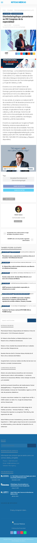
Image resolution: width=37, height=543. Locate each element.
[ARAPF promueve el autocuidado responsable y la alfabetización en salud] (18, 283)
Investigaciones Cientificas (21, 293)
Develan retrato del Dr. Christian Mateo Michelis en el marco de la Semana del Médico (16, 277)
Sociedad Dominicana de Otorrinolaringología (14, 27)
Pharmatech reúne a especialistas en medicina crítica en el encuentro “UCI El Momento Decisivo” (18, 257)
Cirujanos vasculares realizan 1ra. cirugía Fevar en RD (17, 397)
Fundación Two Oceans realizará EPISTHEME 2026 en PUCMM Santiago (16, 310)
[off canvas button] (2, 2)
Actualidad (7, 13)
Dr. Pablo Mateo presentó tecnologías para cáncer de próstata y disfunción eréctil (23, 476)
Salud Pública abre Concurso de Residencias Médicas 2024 (22, 493)
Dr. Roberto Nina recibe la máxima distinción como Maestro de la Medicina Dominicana (18, 267)
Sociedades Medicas (17, 13)
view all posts (18, 221)
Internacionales (7, 293)
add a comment (9, 199)
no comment (16, 25)
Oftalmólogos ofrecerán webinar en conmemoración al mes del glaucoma (20, 485)
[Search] (34, 2)
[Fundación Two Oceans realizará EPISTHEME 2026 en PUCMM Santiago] (18, 306)
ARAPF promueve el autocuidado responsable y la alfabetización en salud (15, 288)
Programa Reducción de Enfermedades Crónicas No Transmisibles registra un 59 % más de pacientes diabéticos (18, 390)
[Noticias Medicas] (18, 524)
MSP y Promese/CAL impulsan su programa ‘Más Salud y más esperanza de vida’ (17, 412)
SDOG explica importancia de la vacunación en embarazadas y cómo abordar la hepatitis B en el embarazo (18, 424)
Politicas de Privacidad (18, 528)
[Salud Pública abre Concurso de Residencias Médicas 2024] (5, 492)
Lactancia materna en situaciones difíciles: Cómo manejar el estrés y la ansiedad (18, 378)
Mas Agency (12, 465)
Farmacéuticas (15, 252)
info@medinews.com (13, 463)
